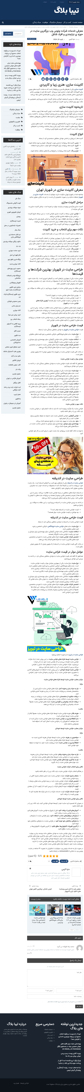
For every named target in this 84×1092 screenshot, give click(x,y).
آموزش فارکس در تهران (13, 378)
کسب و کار (67, 22)
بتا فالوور (18, 399)
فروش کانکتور (16, 360)
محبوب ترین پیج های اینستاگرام (14, 270)
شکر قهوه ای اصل (15, 255)
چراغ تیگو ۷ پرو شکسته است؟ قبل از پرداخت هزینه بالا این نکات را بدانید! (12, 88)
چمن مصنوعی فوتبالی (14, 301)
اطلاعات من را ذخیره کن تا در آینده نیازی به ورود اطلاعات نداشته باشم (64, 1002)
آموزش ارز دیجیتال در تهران (12, 403)
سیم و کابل (17, 331)
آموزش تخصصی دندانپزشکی (15, 341)
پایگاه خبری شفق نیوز (14, 259)
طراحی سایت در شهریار (71, 329)
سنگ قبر (18, 198)
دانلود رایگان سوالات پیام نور (12, 241)
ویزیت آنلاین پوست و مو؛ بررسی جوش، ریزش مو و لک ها (13, 78)
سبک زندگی (37, 22)
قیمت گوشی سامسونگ (13, 203)
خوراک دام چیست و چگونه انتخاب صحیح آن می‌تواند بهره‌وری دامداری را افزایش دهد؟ (12, 55)
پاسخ (28, 953)
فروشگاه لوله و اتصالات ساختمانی (14, 277)
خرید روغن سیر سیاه (14, 315)
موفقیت (45, 22)
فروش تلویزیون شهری (14, 212)
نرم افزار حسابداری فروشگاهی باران (15, 236)
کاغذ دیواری (17, 310)
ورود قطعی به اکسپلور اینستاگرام (14, 325)
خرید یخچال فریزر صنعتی (13, 347)
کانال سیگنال (17, 383)
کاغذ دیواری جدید (15, 264)
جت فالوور (17, 335)
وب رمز (18, 246)
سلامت (18, 117)
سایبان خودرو (17, 374)
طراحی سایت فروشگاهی (56, 526)
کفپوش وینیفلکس (15, 282)
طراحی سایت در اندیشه (75, 483)
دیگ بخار (18, 230)
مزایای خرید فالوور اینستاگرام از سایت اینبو (13, 288)
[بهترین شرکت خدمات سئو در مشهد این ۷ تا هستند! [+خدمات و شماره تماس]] (73, 910)
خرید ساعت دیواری (15, 250)
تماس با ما (53, 2)
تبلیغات (45, 2)
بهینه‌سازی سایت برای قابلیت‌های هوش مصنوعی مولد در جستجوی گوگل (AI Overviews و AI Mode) (12, 67)
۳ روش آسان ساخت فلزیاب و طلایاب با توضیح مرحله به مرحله (13, 179)
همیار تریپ (17, 394)
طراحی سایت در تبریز (76, 654)
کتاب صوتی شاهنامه (14, 365)
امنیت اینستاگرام (15, 221)
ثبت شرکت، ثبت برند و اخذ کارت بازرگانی (12, 388)
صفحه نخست (77, 22)
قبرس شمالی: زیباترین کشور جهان (40, 889)
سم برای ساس (16, 306)
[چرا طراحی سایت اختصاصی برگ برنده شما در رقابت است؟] (37, 910)
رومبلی (18, 216)
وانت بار (18, 369)
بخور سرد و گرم (16, 356)
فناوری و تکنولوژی (14, 121)
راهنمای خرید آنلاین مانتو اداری (12, 147)
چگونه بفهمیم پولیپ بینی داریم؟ (13, 164)
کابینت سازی (78, 89)
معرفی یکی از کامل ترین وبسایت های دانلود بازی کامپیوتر (70, 890)
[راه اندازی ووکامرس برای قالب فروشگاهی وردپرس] (55, 910)
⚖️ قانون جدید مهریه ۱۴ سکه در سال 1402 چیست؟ (13, 171)
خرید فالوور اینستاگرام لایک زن (12, 295)
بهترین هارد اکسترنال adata (12, 351)
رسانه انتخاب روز (15, 319)
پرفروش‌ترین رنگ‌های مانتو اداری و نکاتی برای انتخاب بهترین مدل (13, 157)
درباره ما (62, 2)
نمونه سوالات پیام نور (14, 207)
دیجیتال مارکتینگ (55, 22)
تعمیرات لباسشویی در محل (12, 225)
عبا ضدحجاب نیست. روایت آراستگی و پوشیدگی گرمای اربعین (12, 98)
